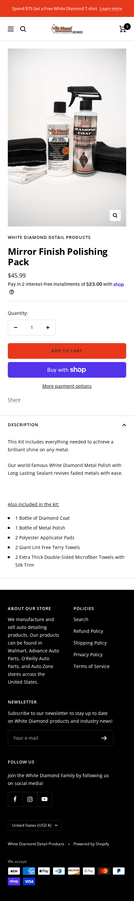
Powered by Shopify (91, 844)
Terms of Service (92, 666)
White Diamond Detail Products (49, 237)
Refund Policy (88, 631)
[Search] (23, 29)
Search (81, 619)
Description (23, 425)
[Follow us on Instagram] (29, 799)
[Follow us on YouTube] (44, 799)
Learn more (111, 8)
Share (14, 400)
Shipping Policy (90, 643)
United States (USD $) (31, 825)
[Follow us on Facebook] (15, 799)
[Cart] (122, 29)
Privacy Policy (88, 654)
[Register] (104, 738)
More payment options (67, 386)
